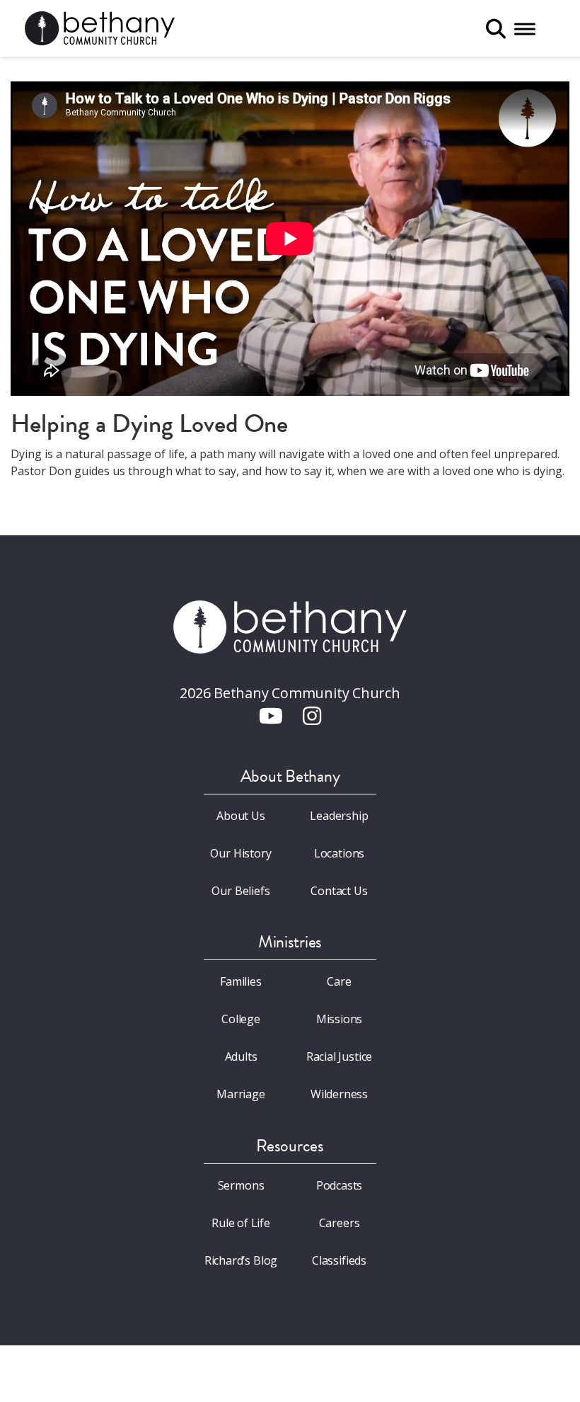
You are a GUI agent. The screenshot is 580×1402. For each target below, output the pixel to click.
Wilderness (339, 1094)
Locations (339, 853)
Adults (241, 1056)
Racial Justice (339, 1056)
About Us (240, 815)
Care (339, 981)
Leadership (339, 815)
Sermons (241, 1185)
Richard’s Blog (241, 1260)
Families (241, 981)
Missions (339, 1019)
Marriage (240, 1094)
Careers (339, 1223)
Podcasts (339, 1185)
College (240, 1019)
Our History (240, 853)
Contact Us (339, 891)
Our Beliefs (240, 891)
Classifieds (339, 1260)
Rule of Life (240, 1223)
